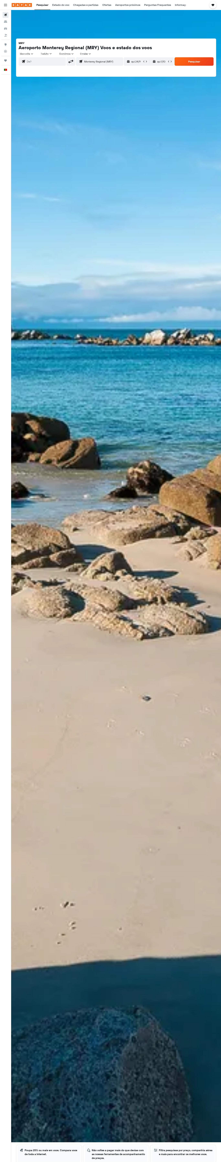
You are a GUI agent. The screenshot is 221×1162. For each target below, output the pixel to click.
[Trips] (5, 60)
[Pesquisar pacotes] (5, 35)
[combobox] (27, 53)
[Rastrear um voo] (5, 51)
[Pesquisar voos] (5, 15)
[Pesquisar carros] (5, 28)
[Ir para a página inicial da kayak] (22, 5)
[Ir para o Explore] (5, 44)
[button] (5, 5)
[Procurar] (5, 21)
